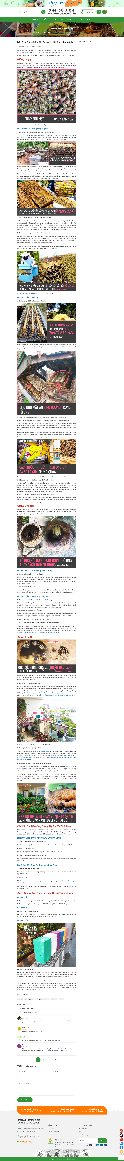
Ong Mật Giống (83, 1135)
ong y (61, 999)
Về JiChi (47, 19)
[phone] (121, 1139)
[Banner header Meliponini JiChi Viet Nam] (62, 3)
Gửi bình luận (25, 1100)
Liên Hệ (88, 19)
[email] (121, 1147)
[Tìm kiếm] (43, 12)
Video (80, 19)
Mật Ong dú (82, 1132)
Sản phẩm (58, 19)
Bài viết (70, 19)
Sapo (73, 1159)
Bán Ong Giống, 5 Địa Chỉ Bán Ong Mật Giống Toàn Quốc (45, 42)
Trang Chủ (36, 19)
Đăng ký (102, 1140)
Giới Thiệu (51, 1128)
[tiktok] (121, 1135)
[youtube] (121, 1131)
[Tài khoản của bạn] (98, 11)
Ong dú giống (83, 1128)
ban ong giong (29, 999)
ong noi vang (54, 999)
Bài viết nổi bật (85, 42)
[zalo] (121, 1143)
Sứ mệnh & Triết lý (53, 1132)
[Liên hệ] (121, 1151)
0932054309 (89, 12)
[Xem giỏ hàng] (104, 11)
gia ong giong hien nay (42, 999)
